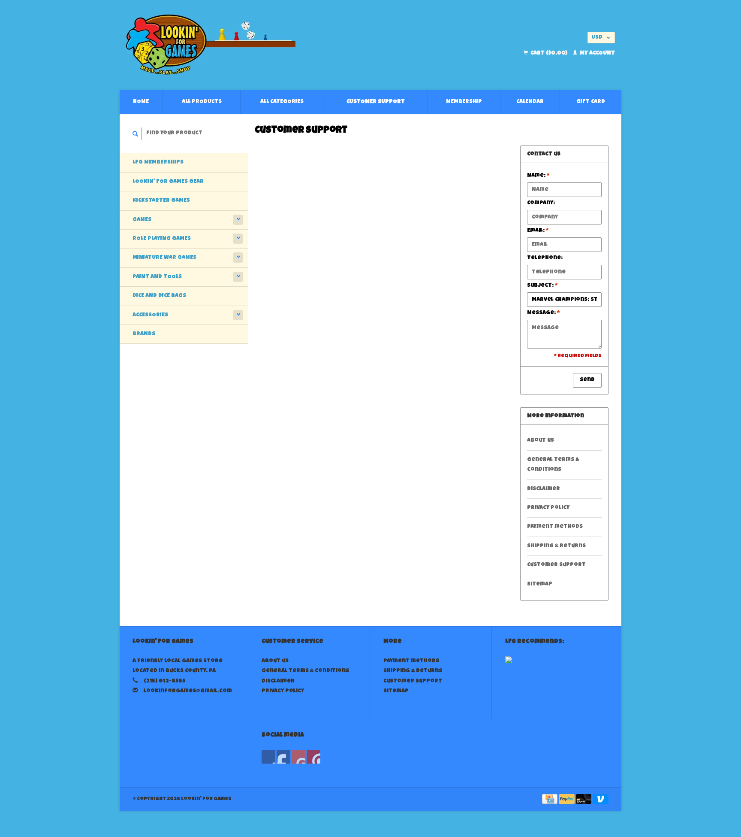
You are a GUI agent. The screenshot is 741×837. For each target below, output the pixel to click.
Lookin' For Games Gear (168, 182)
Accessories (150, 315)
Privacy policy (548, 508)
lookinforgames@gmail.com (188, 691)
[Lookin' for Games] (285, 45)
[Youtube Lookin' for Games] (298, 757)
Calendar (530, 102)
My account (596, 53)
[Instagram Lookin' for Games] (313, 757)
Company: (541, 203)
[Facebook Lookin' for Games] (268, 757)
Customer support (375, 102)
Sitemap (539, 584)
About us (540, 440)
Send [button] (587, 380)
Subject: (542, 285)
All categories (282, 102)
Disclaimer (543, 489)
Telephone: (545, 258)
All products (202, 102)
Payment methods (555, 527)
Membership (464, 102)
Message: (543, 313)
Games (142, 220)
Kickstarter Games (161, 200)
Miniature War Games (164, 258)
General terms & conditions (553, 465)
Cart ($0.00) (549, 53)
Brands (144, 334)
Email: (538, 231)
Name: (538, 176)
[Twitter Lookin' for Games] (283, 757)
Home (141, 102)
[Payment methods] (550, 800)
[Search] (135, 133)
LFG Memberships (158, 162)
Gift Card (590, 102)
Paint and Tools (157, 277)
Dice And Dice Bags (159, 296)
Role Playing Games (162, 239)
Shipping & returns (556, 546)
